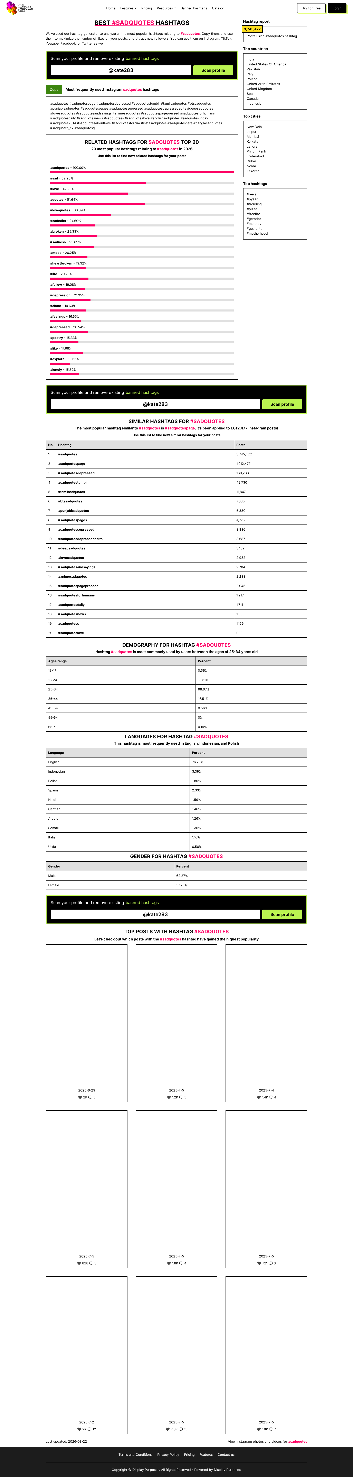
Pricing (146, 8)
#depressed (60, 327)
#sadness (58, 242)
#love (54, 189)
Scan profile (213, 70)
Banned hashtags (194, 8)
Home (110, 8)
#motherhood (257, 233)
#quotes (57, 199)
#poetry (56, 338)
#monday (254, 224)
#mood (55, 253)
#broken (57, 231)
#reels (251, 194)
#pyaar (252, 199)
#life (53, 274)
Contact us (226, 1454)
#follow (56, 284)
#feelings (57, 316)
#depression (60, 295)
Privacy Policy (168, 1454)
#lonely (56, 370)
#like (54, 348)
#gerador (254, 219)
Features (206, 1454)
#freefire (253, 214)
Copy (54, 89)
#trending (254, 204)
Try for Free (311, 8)
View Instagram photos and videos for (267, 1441)
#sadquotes (59, 168)
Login (337, 8)
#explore (57, 359)
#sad (54, 178)
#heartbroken (61, 263)
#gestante (254, 228)
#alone (55, 306)
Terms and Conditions (135, 1454)
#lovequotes (60, 210)
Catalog (218, 8)
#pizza (252, 209)
